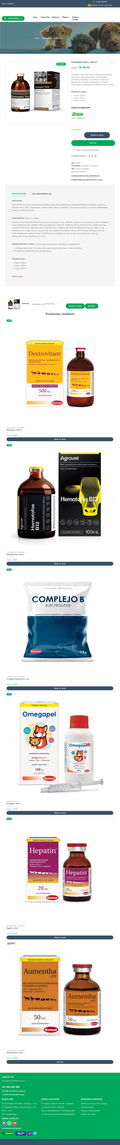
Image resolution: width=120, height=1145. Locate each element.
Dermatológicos (13, 801)
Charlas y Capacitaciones (90, 1111)
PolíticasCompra (75, 18)
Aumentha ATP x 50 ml (15, 1053)
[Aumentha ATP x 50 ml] (60, 996)
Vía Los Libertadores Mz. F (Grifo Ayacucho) (57, 1111)
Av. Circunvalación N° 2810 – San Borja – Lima (19, 1103)
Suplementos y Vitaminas (52, 38)
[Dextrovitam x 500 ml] (60, 373)
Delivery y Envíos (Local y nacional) (94, 1103)
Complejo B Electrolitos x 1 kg (18, 679)
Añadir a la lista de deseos (86, 150)
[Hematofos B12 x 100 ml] (60, 497)
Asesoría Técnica (87, 1107)
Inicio (35, 17)
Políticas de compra (88, 1114)
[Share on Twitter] (92, 156)
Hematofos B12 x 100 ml (15, 554)
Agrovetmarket (81, 172)
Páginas (65, 17)
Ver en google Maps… (10, 1114)
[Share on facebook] (89, 156)
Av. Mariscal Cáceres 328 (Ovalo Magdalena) (58, 1114)
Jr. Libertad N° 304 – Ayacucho (52, 1107)
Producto (55, 17)
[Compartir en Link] (95, 156)
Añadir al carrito (97, 135)
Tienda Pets (45, 17)
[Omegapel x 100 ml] (60, 746)
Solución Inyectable (82, 169)
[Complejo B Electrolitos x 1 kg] (60, 622)
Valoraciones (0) (42, 194)
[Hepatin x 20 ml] (60, 871)
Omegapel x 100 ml (14, 803)
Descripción (19, 194)
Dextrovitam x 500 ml (14, 430)
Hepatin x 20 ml (12, 928)
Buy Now (93, 143)
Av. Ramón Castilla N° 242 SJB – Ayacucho (57, 1103)
